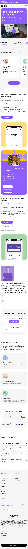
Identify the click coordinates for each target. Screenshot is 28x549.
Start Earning (7, 226)
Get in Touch (6, 509)
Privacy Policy (4, 533)
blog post (18, 349)
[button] (14, 443)
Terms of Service (4, 531)
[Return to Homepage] (14, 516)
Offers (2, 537)
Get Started (13, 83)
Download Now (14, 321)
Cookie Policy (4, 535)
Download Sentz (14, 545)
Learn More (7, 186)
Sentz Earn (3, 1)
